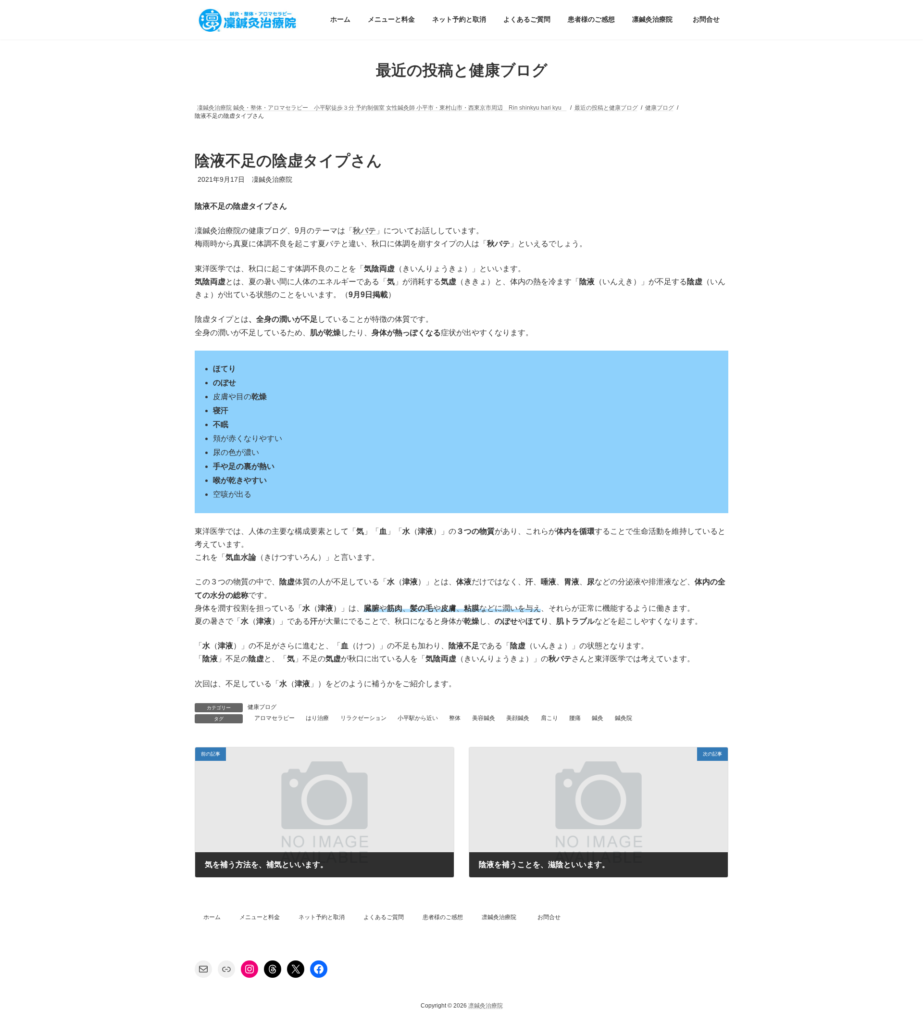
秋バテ (364, 231)
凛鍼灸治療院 (499, 917)
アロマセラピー (274, 718)
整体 (455, 718)
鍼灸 (597, 718)
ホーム (212, 917)
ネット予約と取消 (322, 917)
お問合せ (549, 917)
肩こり (549, 718)
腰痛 (575, 718)
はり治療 (317, 718)
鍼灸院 (623, 718)
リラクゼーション (363, 718)
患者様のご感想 (443, 917)
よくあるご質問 (383, 917)
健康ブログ (262, 707)
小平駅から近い (418, 718)
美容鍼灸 (483, 718)
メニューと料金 (259, 917)
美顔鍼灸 (517, 718)
